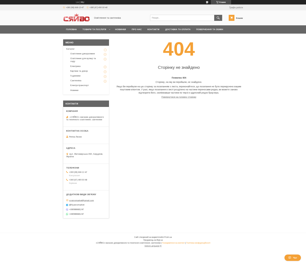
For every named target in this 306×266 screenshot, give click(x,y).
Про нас (137, 29)
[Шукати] (218, 18)
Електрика (75, 66)
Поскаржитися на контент (173, 243)
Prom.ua (168, 237)
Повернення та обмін (209, 29)
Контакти (153, 29)
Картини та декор (79, 71)
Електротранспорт (79, 85)
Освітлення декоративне (82, 53)
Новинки (120, 29)
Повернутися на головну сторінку (178, 97)
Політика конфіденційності (198, 243)
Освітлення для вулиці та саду (83, 59)
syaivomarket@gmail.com (81, 200)
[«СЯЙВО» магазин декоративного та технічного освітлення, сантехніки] (76, 21)
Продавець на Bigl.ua (153, 240)
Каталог (70, 49)
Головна (71, 29)
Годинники (75, 76)
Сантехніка (75, 80)
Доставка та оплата (177, 29)
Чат (295, 257)
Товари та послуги (94, 29)
